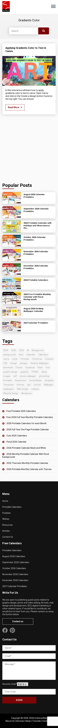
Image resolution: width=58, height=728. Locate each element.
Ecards (19, 367)
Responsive (20, 380)
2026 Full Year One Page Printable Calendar (27, 429)
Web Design (22, 389)
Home (5, 501)
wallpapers (8, 389)
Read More (13, 107)
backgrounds (9, 354)
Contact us (17, 621)
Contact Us (7, 537)
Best (21, 354)
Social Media (35, 380)
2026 (21, 350)
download (8, 367)
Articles (6, 531)
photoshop (44, 376)
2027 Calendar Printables (14, 586)
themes (20, 384)
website (35, 389)
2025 (13, 350)
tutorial (37, 384)
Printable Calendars (11, 507)
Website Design (10, 393)
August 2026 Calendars (13, 556)
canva (6, 359)
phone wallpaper (28, 376)
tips (29, 384)
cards (14, 359)
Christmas (37, 359)
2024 (5, 350)
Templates (8, 384)
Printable (7, 380)
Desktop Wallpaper (39, 363)
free (48, 367)
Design (13, 363)
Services (20, 721)
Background (38, 350)
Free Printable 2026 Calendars (21, 411)
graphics (24, 372)
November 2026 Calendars (15, 574)
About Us (9, 721)
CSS (5, 363)
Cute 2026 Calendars (16, 435)
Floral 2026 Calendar (16, 442)
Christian (24, 359)
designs (24, 363)
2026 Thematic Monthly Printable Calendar (27, 463)
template (49, 380)
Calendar (30, 354)
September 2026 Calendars (15, 562)
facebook (30, 367)
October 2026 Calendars (14, 568)
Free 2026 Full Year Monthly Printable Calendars (29, 417)
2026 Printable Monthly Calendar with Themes (29, 469)
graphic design (10, 372)
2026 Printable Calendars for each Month (26, 423)
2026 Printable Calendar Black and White (26, 448)
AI (28, 350)
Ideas (28, 721)
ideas (44, 372)
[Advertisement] (29, 149)
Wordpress (26, 393)
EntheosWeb (40, 718)
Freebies (6, 513)
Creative (49, 359)
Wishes (5, 519)
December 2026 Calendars (15, 580)
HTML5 (35, 372)
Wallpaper (48, 384)
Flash (40, 367)
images (7, 376)
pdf (15, 376)
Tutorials (36, 721)
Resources (7, 525)
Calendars (43, 354)
